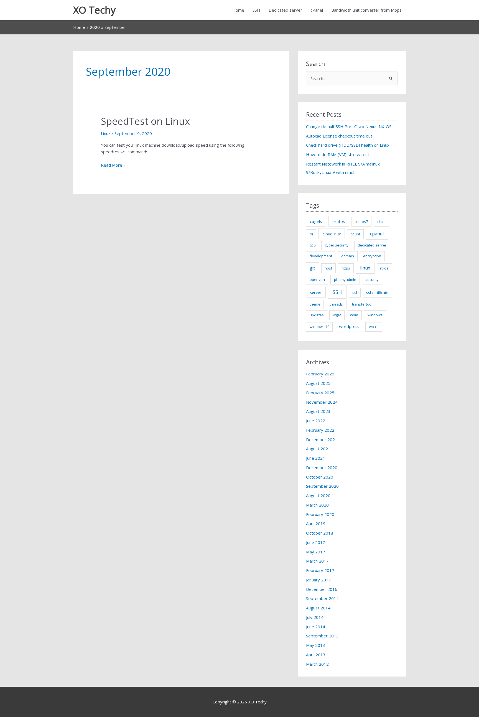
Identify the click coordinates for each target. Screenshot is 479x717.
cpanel (377, 234)
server (316, 292)
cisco (381, 221)
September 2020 (322, 486)
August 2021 (318, 448)
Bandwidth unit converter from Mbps (366, 10)
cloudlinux (332, 234)
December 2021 (321, 439)
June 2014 (315, 626)
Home (238, 10)
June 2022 (315, 420)
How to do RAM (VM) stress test (337, 154)
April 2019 (315, 523)
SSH (256, 10)
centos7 (361, 221)
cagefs (316, 221)
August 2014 (318, 608)
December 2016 (321, 589)
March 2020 (317, 505)
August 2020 (318, 495)
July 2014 (314, 617)
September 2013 (322, 636)
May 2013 (315, 645)
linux (365, 268)
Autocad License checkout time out (339, 136)
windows (375, 314)
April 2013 (315, 654)
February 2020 (320, 514)
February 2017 (320, 570)
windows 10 (319, 326)
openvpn (317, 279)
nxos (384, 268)
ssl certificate (377, 292)
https (346, 268)
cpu (313, 245)
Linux (106, 133)
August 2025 (318, 383)
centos (338, 221)
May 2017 (315, 552)
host (328, 268)
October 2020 (319, 477)
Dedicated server (285, 10)
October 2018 (319, 533)
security (372, 279)
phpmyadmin (345, 279)
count (355, 234)
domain (347, 255)
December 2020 (321, 467)
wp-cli (373, 326)
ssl (354, 292)
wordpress (349, 326)
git (312, 268)
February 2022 (320, 430)
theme (315, 304)
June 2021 (315, 458)
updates (317, 314)
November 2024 (322, 402)
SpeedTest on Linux (145, 121)
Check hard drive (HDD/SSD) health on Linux (347, 145)
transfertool (362, 304)
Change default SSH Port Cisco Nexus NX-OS (348, 126)
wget (337, 314)
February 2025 (320, 392)
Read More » (113, 165)
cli (311, 234)
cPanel (316, 10)
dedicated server (372, 245)
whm (354, 314)
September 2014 (322, 598)
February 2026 (320, 374)
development (321, 255)
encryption (372, 255)
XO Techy (94, 9)
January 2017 (318, 580)
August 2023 (318, 411)
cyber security (336, 245)
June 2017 (315, 542)
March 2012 (317, 664)
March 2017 (317, 561)
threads (336, 304)
